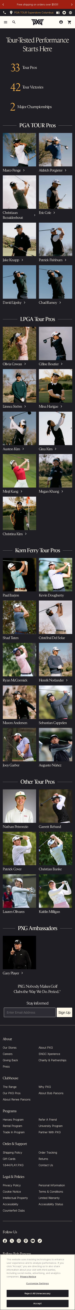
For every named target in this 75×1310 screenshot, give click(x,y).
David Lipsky (12, 302)
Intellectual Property (15, 1198)
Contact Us (46, 1165)
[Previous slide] (3, 4)
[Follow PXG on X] (12, 1241)
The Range (10, 1087)
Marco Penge (12, 170)
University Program (51, 1126)
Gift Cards (9, 1159)
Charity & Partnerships (52, 1060)
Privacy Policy (12, 1185)
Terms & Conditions (51, 1191)
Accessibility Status (51, 1204)
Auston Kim (11, 449)
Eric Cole (45, 213)
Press (6, 1066)
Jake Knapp (11, 260)
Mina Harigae (48, 406)
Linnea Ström (12, 406)
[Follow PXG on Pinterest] (26, 1241)
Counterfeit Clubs (14, 1210)
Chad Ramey (48, 302)
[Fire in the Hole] (58, 12)
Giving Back (10, 1060)
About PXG (46, 1047)
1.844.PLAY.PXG (13, 1165)
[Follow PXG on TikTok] (40, 1241)
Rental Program (12, 1126)
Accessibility (10, 1204)
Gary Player (11, 973)
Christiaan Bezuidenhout (13, 215)
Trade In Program (14, 1132)
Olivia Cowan (12, 364)
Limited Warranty (49, 1198)
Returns (43, 1159)
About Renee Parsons (17, 1099)
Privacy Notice (28, 1276)
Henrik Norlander (51, 680)
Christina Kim (13, 534)
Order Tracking (48, 1152)
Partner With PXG (50, 1132)
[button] (69, 22)
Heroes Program (13, 1119)
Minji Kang (10, 491)
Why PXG (45, 1087)
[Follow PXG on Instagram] (19, 1241)
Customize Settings (37, 1283)
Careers (8, 1054)
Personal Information (52, 1185)
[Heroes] (64, 12)
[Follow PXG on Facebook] (5, 1241)
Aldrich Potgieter (50, 170)
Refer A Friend (48, 1119)
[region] (37, 1282)
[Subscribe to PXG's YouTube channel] (33, 1241)
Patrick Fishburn (50, 260)
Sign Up (64, 1012)
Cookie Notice (12, 1191)
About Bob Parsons (51, 1093)
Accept (37, 1303)
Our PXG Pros (12, 1093)
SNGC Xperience (49, 1054)
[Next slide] (72, 4)
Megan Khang (49, 491)
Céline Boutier (49, 364)
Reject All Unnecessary (37, 1293)
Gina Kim (45, 449)
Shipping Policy (12, 1152)
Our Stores (10, 1047)
